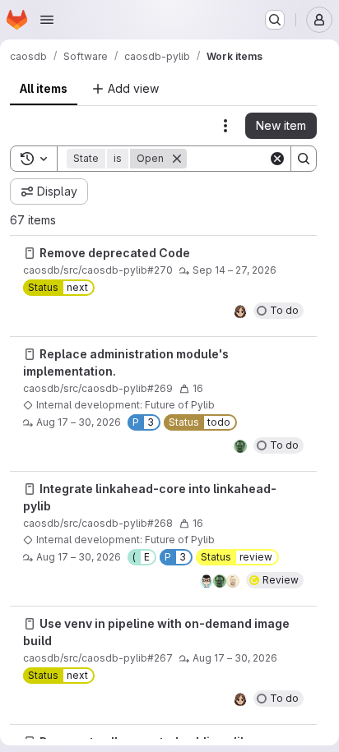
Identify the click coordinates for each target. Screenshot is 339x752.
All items (43, 88)
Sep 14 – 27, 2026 (234, 270)
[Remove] (177, 158)
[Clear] (277, 158)
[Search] (303, 158)
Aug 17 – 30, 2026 (78, 422)
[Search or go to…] (275, 20)
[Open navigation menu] (47, 20)
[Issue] (29, 253)
